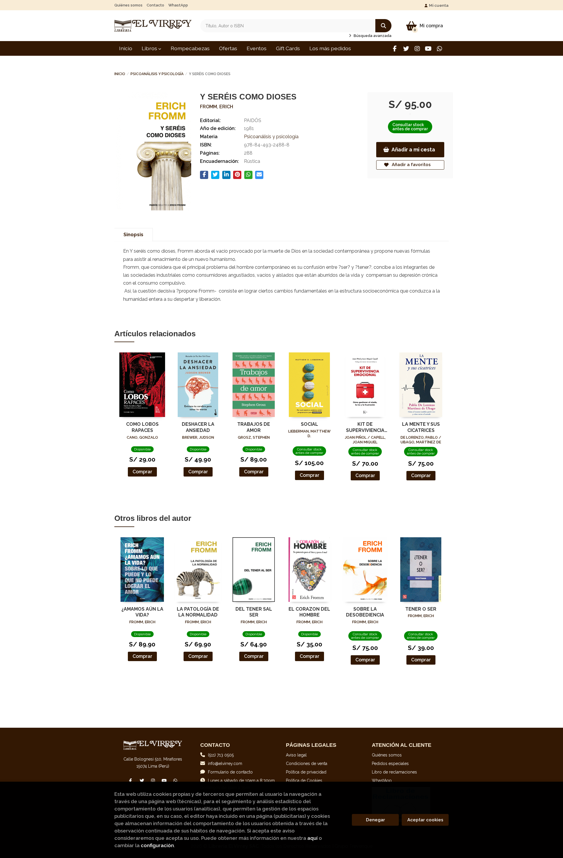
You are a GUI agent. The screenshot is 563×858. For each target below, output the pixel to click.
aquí (312, 838)
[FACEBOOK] (395, 48)
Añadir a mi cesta (413, 149)
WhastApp (178, 5)
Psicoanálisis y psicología (157, 74)
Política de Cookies (304, 780)
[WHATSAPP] (439, 48)
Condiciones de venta (306, 763)
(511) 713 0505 (221, 755)
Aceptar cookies (425, 819)
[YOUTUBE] (428, 48)
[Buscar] (383, 25)
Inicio (119, 74)
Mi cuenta (439, 5)
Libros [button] (150, 48)
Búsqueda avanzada (372, 35)
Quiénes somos (128, 5)
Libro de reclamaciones (394, 772)
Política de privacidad (306, 772)
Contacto (155, 5)
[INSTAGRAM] (417, 48)
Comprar (142, 471)
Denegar (375, 819)
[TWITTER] (406, 48)
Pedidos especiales (390, 763)
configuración (157, 845)
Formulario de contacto (230, 772)
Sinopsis (133, 234)
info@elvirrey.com (225, 763)
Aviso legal (296, 755)
